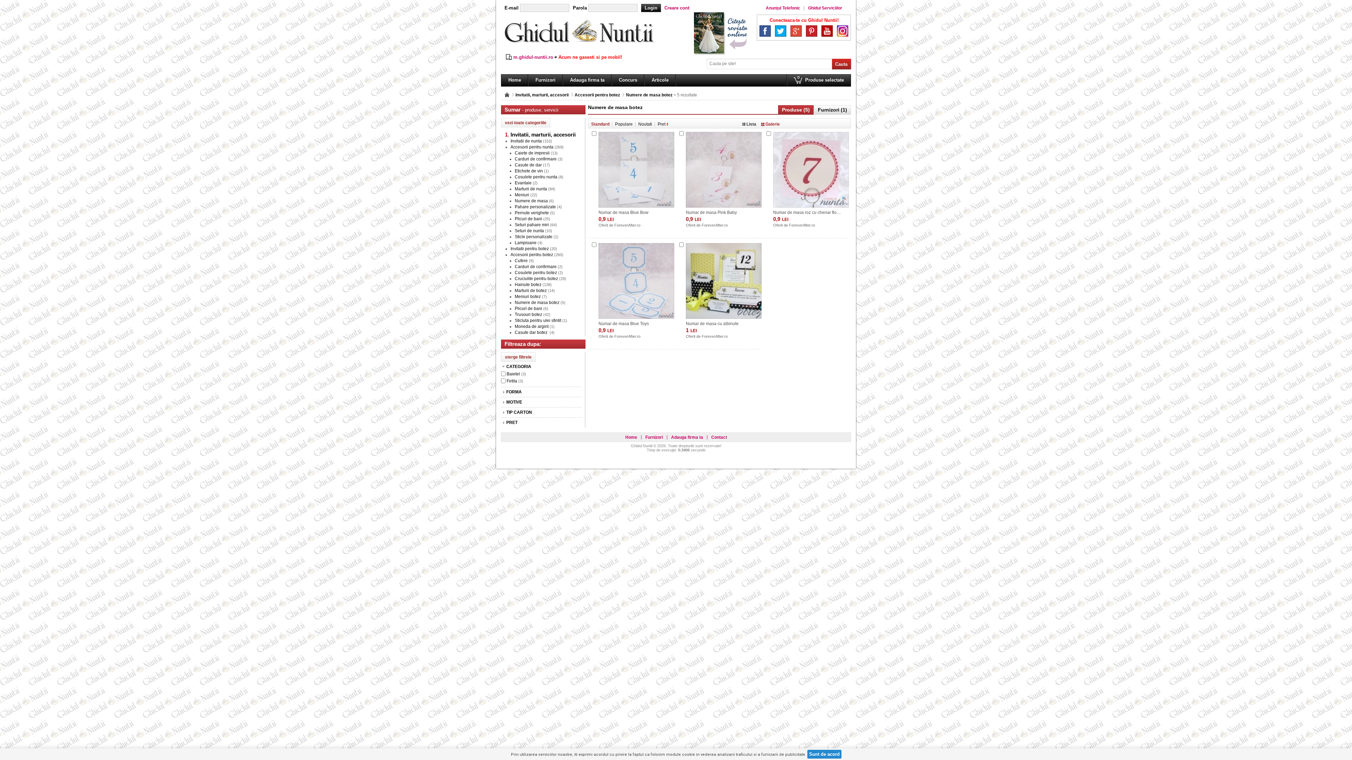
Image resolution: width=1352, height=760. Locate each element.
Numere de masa (531, 200)
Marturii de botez (531, 290)
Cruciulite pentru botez (536, 278)
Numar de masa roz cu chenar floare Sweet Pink (819, 212)
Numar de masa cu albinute (712, 323)
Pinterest (811, 31)
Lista (751, 124)
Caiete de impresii (532, 153)
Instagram (842, 31)
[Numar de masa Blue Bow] (636, 170)
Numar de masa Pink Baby (711, 212)
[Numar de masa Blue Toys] (636, 281)
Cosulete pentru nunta (536, 177)
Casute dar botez (532, 332)
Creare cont (676, 8)
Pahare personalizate (535, 206)
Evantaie (523, 182)
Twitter (780, 31)
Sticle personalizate (533, 236)
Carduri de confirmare (536, 159)
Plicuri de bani (528, 218)
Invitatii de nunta (526, 141)
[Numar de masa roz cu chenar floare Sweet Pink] (811, 170)
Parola (580, 8)
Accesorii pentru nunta (532, 147)
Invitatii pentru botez (530, 248)
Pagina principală (507, 95)
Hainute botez (528, 284)
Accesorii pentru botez (597, 95)
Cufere (521, 260)
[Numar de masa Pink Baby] (724, 170)
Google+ (796, 31)
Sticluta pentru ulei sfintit (538, 320)
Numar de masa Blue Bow (624, 212)
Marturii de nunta (531, 188)
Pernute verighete (532, 212)
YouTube (827, 31)
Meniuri (522, 194)
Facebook (765, 31)
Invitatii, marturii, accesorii (542, 95)
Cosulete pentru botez (536, 272)
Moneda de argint (532, 326)
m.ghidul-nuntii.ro (533, 57)
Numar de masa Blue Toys (624, 323)
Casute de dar (528, 165)
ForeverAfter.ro (627, 225)
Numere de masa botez (649, 95)
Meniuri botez (528, 296)
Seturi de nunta (529, 230)
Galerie (772, 124)
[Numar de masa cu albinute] (724, 281)
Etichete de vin (529, 171)
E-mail (512, 8)
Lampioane (526, 242)
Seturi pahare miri (532, 224)
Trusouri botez (528, 314)
